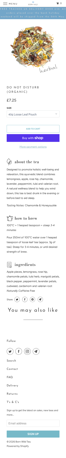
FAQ (10, 377)
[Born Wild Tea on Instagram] (28, 351)
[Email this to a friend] (40, 299)
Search (11, 360)
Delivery (12, 385)
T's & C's (13, 402)
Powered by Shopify (18, 446)
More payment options (33, 146)
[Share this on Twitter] (17, 299)
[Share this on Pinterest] (32, 299)
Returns (12, 394)
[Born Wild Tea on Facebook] (19, 351)
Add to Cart (33, 129)
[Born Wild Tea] (33, 3)
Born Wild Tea (22, 441)
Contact (12, 369)
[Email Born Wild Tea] (37, 351)
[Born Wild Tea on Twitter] (11, 351)
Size (9, 108)
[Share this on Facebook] (24, 299)
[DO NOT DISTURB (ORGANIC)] (33, 49)
